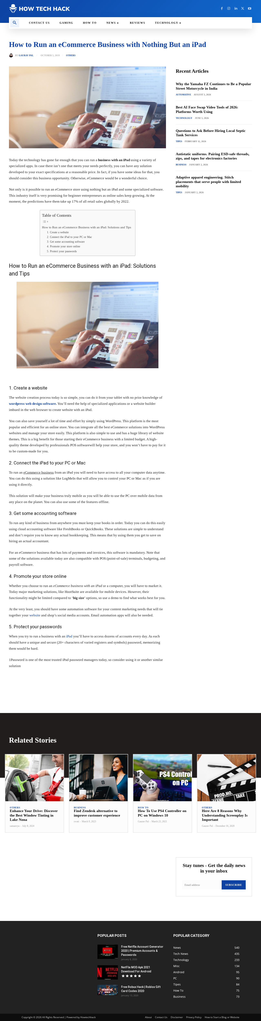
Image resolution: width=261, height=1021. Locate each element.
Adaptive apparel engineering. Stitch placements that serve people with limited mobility (208, 181)
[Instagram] (228, 8)
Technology (184, 118)
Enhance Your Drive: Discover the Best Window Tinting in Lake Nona (34, 815)
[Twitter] (242, 8)
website (34, 615)
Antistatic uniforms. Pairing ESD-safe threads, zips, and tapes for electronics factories (212, 156)
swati (76, 821)
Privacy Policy (193, 1017)
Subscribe (233, 884)
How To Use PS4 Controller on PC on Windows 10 (162, 813)
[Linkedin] (235, 8)
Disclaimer (177, 1017)
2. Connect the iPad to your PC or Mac (69, 237)
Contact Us (161, 1017)
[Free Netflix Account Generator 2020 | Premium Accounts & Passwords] (107, 952)
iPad (69, 636)
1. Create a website (58, 232)
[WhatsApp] (65, 678)
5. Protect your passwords (62, 251)
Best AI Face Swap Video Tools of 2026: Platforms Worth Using (207, 109)
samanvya (14, 826)
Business (181, 164)
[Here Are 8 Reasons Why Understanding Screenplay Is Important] (226, 777)
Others (70, 55)
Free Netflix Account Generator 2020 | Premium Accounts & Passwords (142, 950)
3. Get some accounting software (66, 241)
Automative (183, 94)
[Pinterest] (56, 678)
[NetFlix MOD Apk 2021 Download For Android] (107, 972)
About (148, 1017)
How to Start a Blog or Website (222, 1017)
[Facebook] (221, 8)
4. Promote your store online (63, 246)
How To (143, 808)
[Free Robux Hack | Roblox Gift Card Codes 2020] (107, 990)
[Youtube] (249, 8)
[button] (14, 22)
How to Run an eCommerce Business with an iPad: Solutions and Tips (86, 227)
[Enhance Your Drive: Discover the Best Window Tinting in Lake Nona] (34, 777)
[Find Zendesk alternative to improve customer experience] (98, 777)
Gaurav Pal (26, 55)
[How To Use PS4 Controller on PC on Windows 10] (162, 777)
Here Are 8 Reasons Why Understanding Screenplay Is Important (225, 815)
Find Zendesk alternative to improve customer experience (97, 813)
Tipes (179, 141)
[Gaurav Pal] (12, 55)
